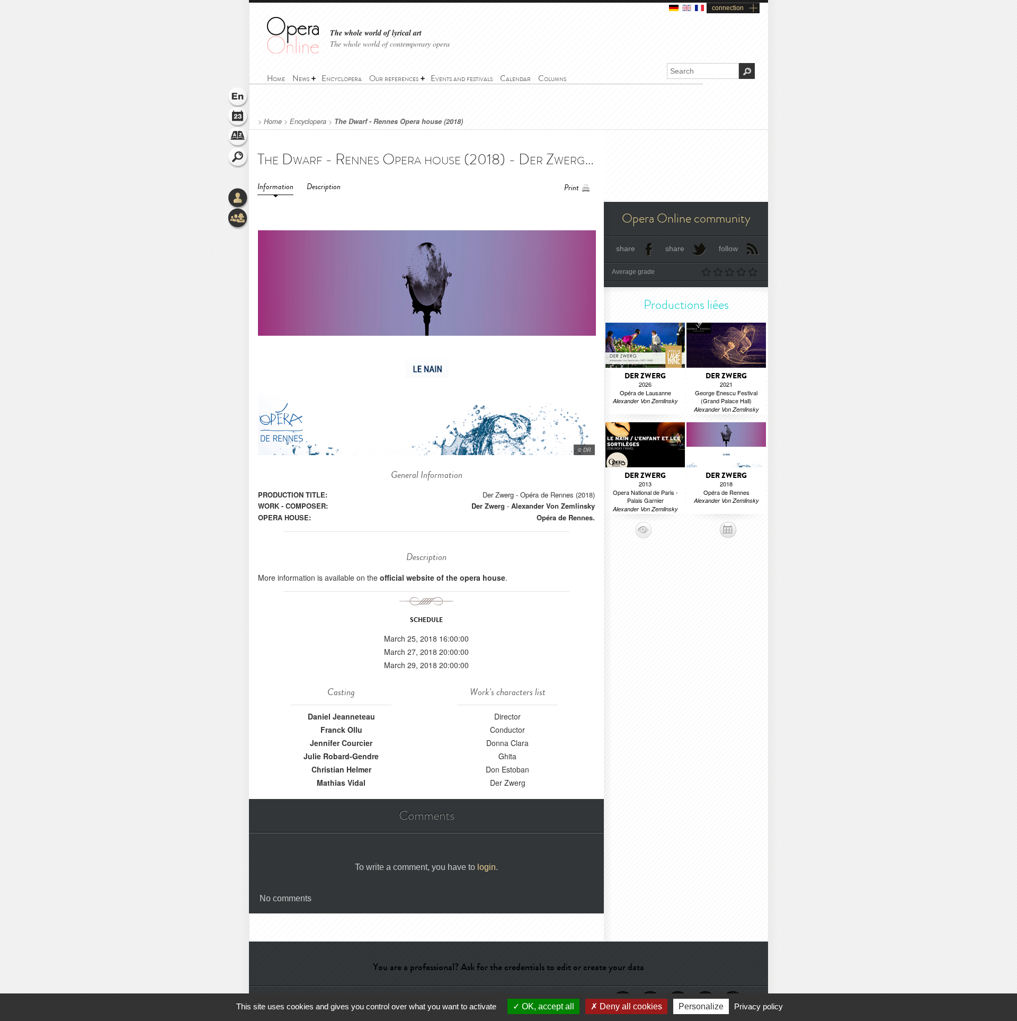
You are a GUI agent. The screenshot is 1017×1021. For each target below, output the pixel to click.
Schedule (238, 117)
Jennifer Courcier (341, 743)
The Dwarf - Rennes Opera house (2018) (398, 121)
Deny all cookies (629, 1006)
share (625, 248)
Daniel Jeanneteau (341, 716)
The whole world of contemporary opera (390, 44)
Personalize (701, 1006)
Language (238, 97)
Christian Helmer (341, 769)
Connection (238, 198)
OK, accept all (547, 1006)
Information (275, 186)
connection (728, 8)
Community (238, 218)
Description (324, 186)
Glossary (238, 137)
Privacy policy (758, 1006)
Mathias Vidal (341, 782)
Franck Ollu (341, 729)
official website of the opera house (442, 577)
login (486, 867)
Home (273, 121)
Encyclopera (308, 121)
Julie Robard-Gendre (341, 756)
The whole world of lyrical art (376, 33)
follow (728, 248)
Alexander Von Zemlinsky (553, 506)
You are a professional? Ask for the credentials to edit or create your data (508, 967)
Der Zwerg (488, 506)
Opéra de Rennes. (566, 517)
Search (238, 157)
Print (571, 187)
